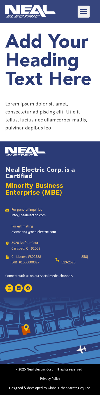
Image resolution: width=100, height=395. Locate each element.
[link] (30, 11)
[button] (84, 12)
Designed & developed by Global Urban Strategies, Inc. (50, 388)
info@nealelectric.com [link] (28, 215)
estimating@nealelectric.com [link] (33, 232)
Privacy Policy (50, 379)
